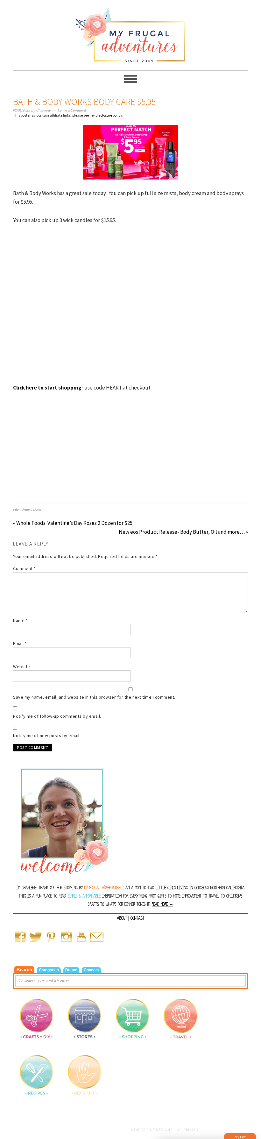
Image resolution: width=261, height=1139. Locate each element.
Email (20, 643)
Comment (24, 568)
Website (21, 666)
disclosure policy (108, 115)
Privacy (191, 1129)
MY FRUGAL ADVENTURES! (102, 888)
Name (20, 620)
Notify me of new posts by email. (47, 735)
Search (24, 969)
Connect (91, 970)
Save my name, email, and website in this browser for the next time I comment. (94, 697)
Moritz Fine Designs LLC (155, 1129)
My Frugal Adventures (130, 32)
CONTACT (137, 918)
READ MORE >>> (162, 904)
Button (71, 970)
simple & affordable (84, 896)
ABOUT (122, 918)
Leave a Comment (72, 110)
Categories (49, 970)
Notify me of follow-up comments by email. (57, 716)
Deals (37, 509)
